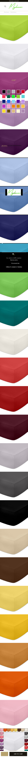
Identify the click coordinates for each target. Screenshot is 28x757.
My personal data (15, 263)
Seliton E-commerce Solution (14, 267)
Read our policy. (14, 259)
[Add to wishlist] (4, 754)
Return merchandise (14, 145)
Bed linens (6, 12)
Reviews (4, 145)
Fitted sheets (13, 12)
